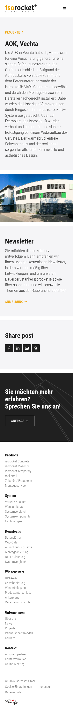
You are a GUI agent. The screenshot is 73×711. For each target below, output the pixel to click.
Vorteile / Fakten (15, 502)
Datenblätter (13, 537)
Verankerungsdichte (18, 602)
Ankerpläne (12, 597)
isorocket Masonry (17, 466)
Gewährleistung (15, 583)
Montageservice (15, 485)
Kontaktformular (15, 659)
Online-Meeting (15, 664)
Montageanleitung (16, 552)
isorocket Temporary (18, 471)
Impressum (45, 687)
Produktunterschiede (18, 592)
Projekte (12, 32)
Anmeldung (14, 302)
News (8, 623)
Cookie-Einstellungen (18, 687)
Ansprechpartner (15, 654)
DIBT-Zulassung (15, 557)
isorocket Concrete (17, 461)
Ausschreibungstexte (18, 547)
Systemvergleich (15, 562)
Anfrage (18, 421)
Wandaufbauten (15, 507)
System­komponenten (18, 516)
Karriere (10, 638)
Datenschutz (13, 692)
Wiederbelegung (15, 588)
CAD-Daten (12, 542)
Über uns (11, 618)
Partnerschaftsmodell (19, 633)
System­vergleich (15, 511)
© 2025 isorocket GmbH (20, 681)
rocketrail (11, 476)
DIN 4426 (11, 578)
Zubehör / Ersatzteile (18, 481)
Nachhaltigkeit (14, 521)
